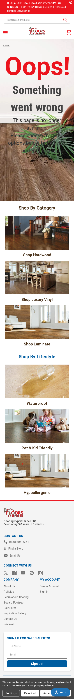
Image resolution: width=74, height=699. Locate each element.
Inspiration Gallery (15, 613)
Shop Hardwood (37, 255)
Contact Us (10, 618)
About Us (9, 586)
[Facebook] (14, 573)
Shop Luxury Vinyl (37, 299)
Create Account (49, 586)
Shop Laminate (37, 344)
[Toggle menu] (5, 32)
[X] (6, 573)
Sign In (44, 591)
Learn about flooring (16, 597)
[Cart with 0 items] (68, 32)
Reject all (30, 693)
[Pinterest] (31, 573)
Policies (9, 591)
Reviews (9, 624)
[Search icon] (65, 20)
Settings (11, 693)
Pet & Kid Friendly (37, 448)
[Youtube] (23, 573)
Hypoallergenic (37, 492)
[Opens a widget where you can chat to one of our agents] (60, 692)
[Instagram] (40, 573)
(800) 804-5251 (18, 542)
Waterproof (37, 403)
